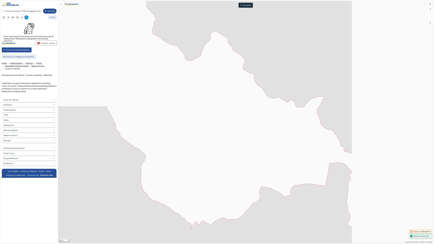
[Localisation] (430, 23)
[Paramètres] (430, 9)
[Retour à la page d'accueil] (11, 4)
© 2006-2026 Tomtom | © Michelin (415, 242)
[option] (4, 17)
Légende (429, 242)
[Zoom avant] (430, 14)
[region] (245, 122)
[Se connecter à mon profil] (430, 4)
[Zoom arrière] (430, 18)
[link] (420, 232)
